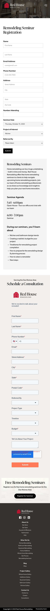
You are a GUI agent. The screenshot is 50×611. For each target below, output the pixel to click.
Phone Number (9, 71)
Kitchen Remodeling (25, 543)
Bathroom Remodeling (25, 545)
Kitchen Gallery (25, 585)
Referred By (8, 139)
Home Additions (25, 550)
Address (6, 80)
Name (5, 41)
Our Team (25, 527)
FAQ (25, 535)
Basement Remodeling (25, 548)
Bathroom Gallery (25, 582)
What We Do (25, 540)
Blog (25, 563)
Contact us (25, 593)
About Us (25, 522)
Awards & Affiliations (25, 530)
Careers (25, 595)
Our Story (25, 525)
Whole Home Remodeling (25, 553)
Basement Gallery (25, 580)
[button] (44, 5)
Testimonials (25, 532)
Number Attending (11, 110)
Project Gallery (25, 571)
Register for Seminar (25, 496)
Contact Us (25, 590)
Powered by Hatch (41, 609)
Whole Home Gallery (25, 574)
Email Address (9, 61)
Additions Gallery (25, 577)
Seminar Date (8, 120)
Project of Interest (10, 130)
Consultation (25, 598)
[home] (14, 5)
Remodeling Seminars (25, 558)
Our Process (25, 556)
